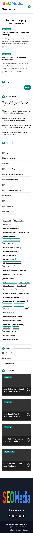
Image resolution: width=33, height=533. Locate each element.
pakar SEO (25, 309)
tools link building (9, 335)
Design (6, 153)
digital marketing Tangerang (12, 263)
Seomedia (8, 9)
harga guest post (9, 286)
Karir (6, 185)
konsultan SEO (22, 301)
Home (7, 530)
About (12, 530)
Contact (25, 530)
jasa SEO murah (24, 293)
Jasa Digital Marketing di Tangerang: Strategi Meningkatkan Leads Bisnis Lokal (16, 104)
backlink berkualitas (10, 232)
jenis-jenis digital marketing (12, 297)
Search (8, 82)
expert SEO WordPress (10, 270)
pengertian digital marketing (12, 320)
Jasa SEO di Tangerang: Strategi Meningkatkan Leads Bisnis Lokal (15, 119)
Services (18, 530)
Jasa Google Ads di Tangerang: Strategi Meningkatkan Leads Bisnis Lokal (17, 112)
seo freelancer (18, 324)
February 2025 (9, 363)
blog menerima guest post (11, 247)
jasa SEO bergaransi (10, 293)
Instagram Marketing (11, 179)
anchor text (7, 224)
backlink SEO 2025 (9, 236)
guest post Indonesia (10, 282)
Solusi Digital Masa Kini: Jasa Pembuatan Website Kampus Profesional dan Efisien (17, 126)
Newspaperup (11, 527)
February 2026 (9, 353)
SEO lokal (7, 328)
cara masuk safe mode (10, 251)
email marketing (9, 267)
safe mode (7, 324)
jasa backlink (22, 286)
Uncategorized (7, 29)
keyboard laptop (9, 301)
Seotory (16, 328)
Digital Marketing (9, 158)
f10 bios (23, 270)
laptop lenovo (19, 305)
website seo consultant (11, 339)
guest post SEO (24, 282)
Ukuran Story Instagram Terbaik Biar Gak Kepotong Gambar (17, 133)
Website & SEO (9, 212)
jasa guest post (8, 290)
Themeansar (22, 527)
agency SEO (7, 221)
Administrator (9, 47)
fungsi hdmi (7, 274)
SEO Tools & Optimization (12, 190)
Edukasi (6, 163)
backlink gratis (24, 232)
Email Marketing (9, 169)
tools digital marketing (11, 332)
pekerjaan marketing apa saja (13, 316)
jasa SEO (20, 290)
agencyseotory (19, 221)
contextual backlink (10, 255)
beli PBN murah (8, 244)
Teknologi (7, 201)
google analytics (9, 278)
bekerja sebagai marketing (12, 240)
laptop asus (7, 305)
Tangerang (7, 195)
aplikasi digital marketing (11, 228)
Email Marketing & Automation (14, 174)
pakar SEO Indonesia (10, 312)
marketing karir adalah (11, 309)
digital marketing (9, 259)
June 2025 (8, 358)
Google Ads (18, 274)
